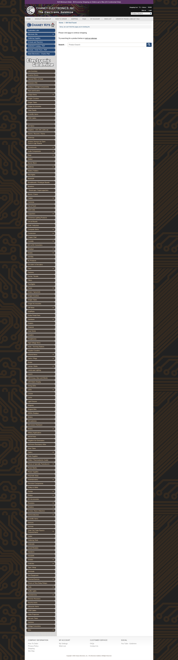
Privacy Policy (33, 646)
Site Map (31, 651)
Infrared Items (41, 355)
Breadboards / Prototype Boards (39, 182)
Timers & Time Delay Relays (37, 583)
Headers (31, 335)
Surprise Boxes (33, 75)
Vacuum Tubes (33, 618)
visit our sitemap (91, 38)
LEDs (41, 390)
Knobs (30, 362)
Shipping (74, 19)
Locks (30, 397)
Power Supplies (33, 472)
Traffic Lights (32, 591)
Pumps (41, 491)
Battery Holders (33, 171)
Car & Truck (32, 206)
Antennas (31, 137)
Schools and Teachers (35, 42)
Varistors (31, 622)
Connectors (41, 233)
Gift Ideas (41, 308)
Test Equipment (33, 575)
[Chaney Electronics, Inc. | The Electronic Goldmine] (60, 10)
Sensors (31, 522)
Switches (41, 564)
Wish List (108, 19)
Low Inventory (32, 71)
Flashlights (31, 284)
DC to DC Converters (35, 245)
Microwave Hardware (35, 425)
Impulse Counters (34, 350)
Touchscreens (32, 603)
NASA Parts (32, 436)
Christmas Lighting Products (37, 218)
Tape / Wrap (32, 567)
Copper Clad (32, 237)
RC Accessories (33, 499)
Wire (41, 630)
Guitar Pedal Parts (34, 315)
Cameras (31, 202)
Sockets (30, 526)
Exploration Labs (33, 30)
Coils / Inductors (33, 225)
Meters (30, 417)
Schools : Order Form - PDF (37, 50)
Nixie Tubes (32, 448)
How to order (61, 19)
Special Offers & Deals (35, 79)
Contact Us (94, 646)
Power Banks (32, 468)
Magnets (31, 405)
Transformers (41, 595)
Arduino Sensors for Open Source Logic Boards (36, 142)
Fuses (41, 288)
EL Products (32, 261)
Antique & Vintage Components (38, 87)
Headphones (32, 339)
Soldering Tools (33, 540)
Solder (30, 536)
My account (95, 19)
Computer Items (41, 230)
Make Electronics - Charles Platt (39, 54)
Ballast (30, 159)
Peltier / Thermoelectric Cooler (38, 460)
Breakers (31, 186)
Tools (41, 587)
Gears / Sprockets (34, 292)
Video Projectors (33, 614)
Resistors (41, 503)
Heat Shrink (32, 331)
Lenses (30, 393)
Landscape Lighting (34, 370)
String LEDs (32, 386)
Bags (41, 155)
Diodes (41, 253)
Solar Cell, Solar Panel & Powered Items (41, 531)
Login (150, 10)
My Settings (63, 643)
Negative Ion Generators (36, 440)
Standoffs (31, 556)
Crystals (41, 241)
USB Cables (32, 118)
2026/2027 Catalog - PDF (36, 46)
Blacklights (31, 175)
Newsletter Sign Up (43, 19)
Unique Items (41, 95)
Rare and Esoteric (34, 91)
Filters (30, 280)
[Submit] (150, 13)
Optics (41, 452)
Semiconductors (41, 515)
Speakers (31, 552)
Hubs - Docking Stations (36, 347)
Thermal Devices (41, 579)
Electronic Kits (41, 34)
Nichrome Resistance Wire (37, 444)
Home (28, 19)
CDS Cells (31, 210)
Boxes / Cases (33, 194)
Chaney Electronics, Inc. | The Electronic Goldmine (88, 655)
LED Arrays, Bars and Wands (38, 378)
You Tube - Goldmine (128, 643)
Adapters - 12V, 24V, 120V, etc (38, 130)
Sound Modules (33, 548)
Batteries (41, 167)
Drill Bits (30, 257)
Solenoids (31, 544)
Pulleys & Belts (33, 487)
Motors (41, 429)
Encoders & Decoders (35, 264)
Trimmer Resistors (34, 599)
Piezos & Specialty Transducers (41, 464)
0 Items (144, 7)
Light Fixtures (32, 401)
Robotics (41, 507)
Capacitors (41, 214)
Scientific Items (33, 114)
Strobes (41, 560)
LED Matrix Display (34, 382)
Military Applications (34, 433)
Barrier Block (32, 163)
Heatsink (31, 327)
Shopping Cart (133, 7)
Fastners (31, 272)
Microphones (32, 421)
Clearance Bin (32, 83)
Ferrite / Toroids (33, 276)
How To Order (33, 643)
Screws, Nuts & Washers (41, 511)
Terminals (31, 571)
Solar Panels (32, 110)
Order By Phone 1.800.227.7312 (127, 19)
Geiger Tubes (32, 102)
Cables (41, 198)
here (69, 33)
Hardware (41, 319)
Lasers (30, 374)
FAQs (84, 19)
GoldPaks (31, 311)
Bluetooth (31, 178)
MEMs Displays (33, 413)
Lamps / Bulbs (41, 366)
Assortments (41, 147)
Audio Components (41, 151)
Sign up (144, 10)
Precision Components (35, 483)
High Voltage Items (34, 343)
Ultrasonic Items (33, 606)
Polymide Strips (33, 476)
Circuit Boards (32, 221)
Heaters (30, 323)
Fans (41, 269)
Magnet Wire (32, 409)
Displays (41, 249)
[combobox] (140, 13)
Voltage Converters (34, 626)
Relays (41, 495)
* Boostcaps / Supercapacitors (38, 190)
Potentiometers (41, 480)
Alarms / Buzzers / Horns (36, 134)
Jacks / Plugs (41, 359)
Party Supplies (33, 456)
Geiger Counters (33, 98)
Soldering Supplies (34, 38)
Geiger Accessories (34, 106)
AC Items (31, 126)
